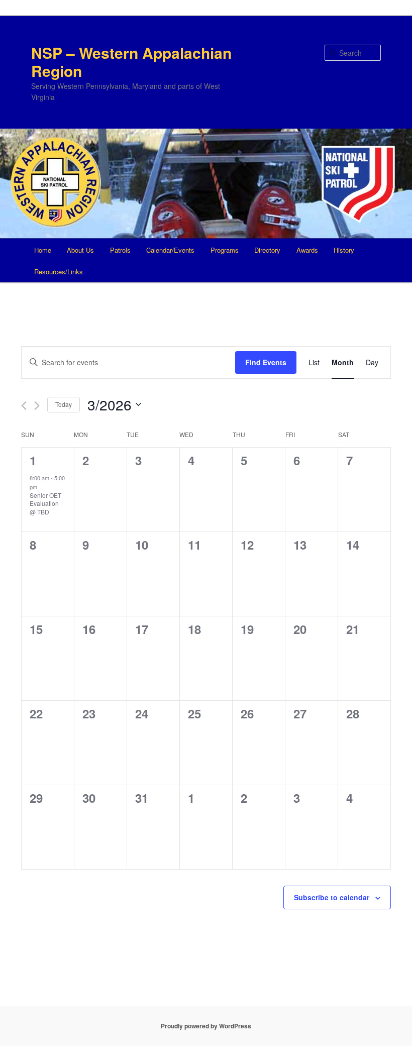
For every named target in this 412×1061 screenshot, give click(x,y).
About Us (80, 250)
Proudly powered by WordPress (206, 1025)
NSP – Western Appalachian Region (131, 61)
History (344, 250)
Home (42, 250)
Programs (225, 250)
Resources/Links (58, 271)
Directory (267, 250)
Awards (307, 250)
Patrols (120, 250)
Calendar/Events (170, 250)
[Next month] (37, 405)
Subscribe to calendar (331, 897)
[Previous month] (24, 405)
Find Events (265, 362)
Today (63, 404)
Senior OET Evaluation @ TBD (45, 503)
